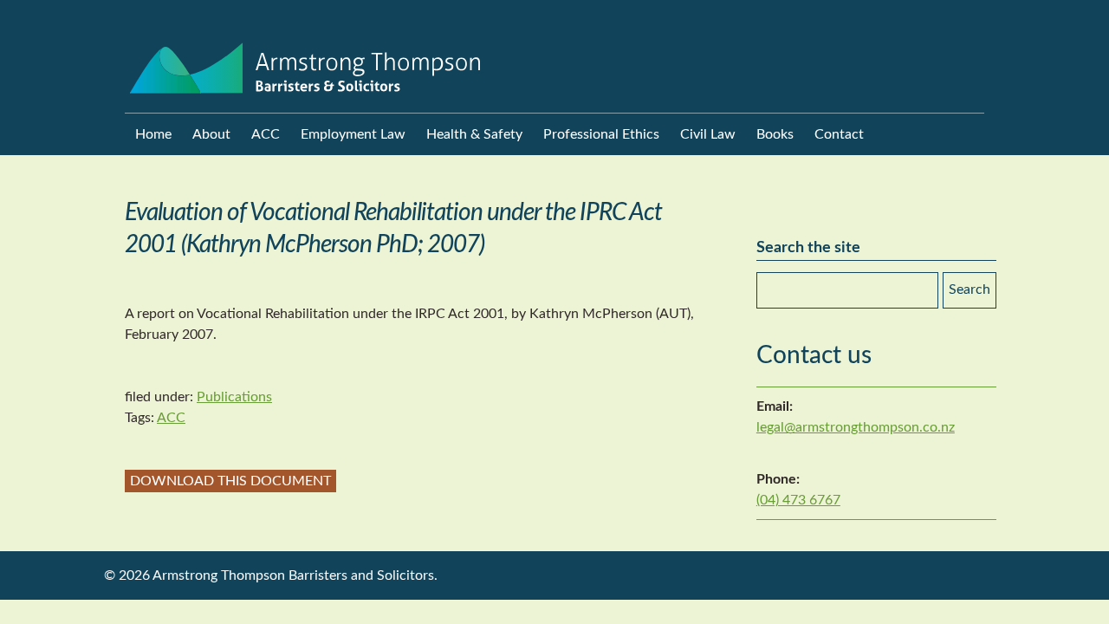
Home (153, 134)
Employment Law (353, 134)
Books (775, 134)
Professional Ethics (601, 134)
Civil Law (708, 134)
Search (969, 289)
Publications (234, 397)
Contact (839, 134)
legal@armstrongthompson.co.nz (855, 427)
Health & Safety (474, 134)
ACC (265, 134)
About (211, 134)
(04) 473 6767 (798, 500)
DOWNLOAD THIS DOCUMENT (230, 481)
